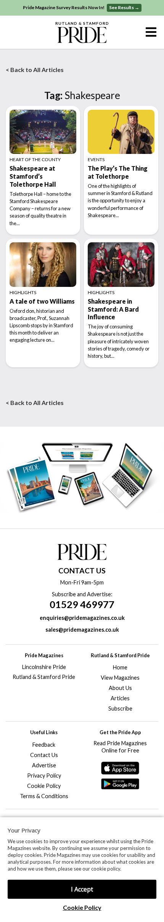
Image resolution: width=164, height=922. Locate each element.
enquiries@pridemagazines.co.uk (82, 618)
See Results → (124, 7)
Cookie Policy (82, 907)
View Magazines (120, 677)
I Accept (82, 889)
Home (120, 667)
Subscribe (120, 708)
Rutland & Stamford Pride (44, 677)
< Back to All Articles (35, 69)
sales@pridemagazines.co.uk (82, 629)
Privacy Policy (44, 775)
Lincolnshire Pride (44, 667)
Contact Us (44, 755)
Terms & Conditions (44, 796)
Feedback (43, 744)
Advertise (44, 765)
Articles (120, 698)
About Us (120, 688)
